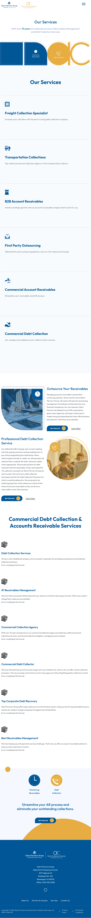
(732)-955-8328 (48, 882)
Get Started (55, 428)
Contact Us (65, 900)
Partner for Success (39, 900)
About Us (25, 900)
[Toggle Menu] (83, 4)
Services (54, 900)
